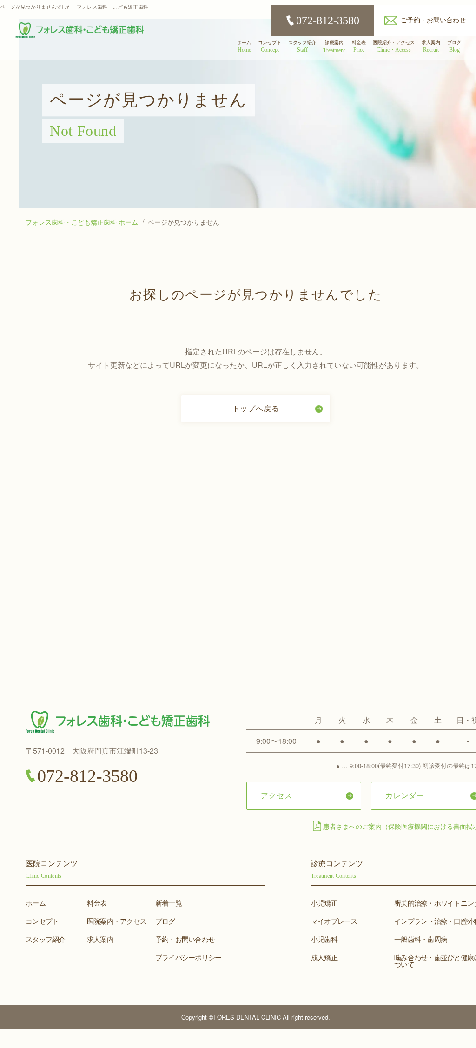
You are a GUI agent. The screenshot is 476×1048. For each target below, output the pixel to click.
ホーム (36, 902)
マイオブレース (334, 920)
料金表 (97, 902)
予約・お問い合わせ (185, 938)
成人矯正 (324, 957)
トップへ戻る (255, 408)
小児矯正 (324, 902)
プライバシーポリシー (188, 957)
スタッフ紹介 (46, 938)
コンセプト (42, 920)
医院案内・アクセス (116, 920)
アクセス (276, 795)
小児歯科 (324, 938)
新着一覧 (168, 902)
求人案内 (100, 938)
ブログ (165, 920)
